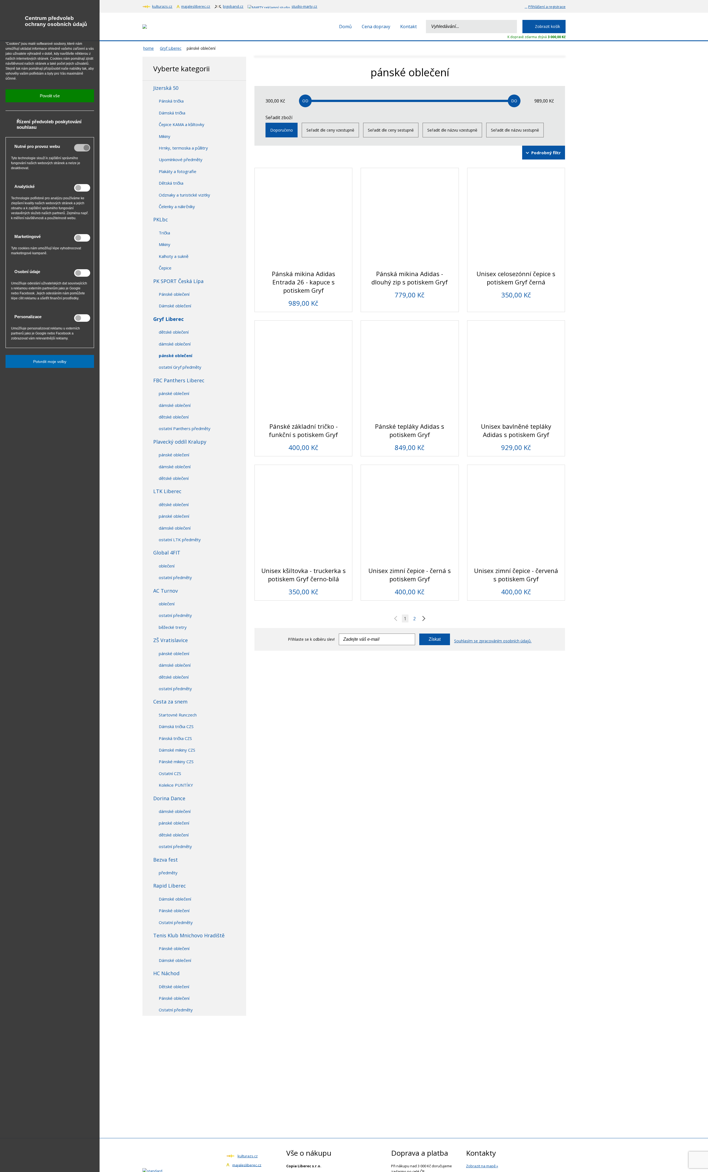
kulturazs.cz (162, 6)
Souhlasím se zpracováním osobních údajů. (493, 640)
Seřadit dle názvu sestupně (515, 130)
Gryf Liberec (170, 48)
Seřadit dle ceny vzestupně (330, 130)
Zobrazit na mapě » (482, 1165)
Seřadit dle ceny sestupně (391, 130)
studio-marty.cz (304, 6)
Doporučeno (281, 130)
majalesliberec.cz (195, 6)
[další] (422, 618)
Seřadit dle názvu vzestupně (452, 130)
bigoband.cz (233, 6)
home (148, 48)
